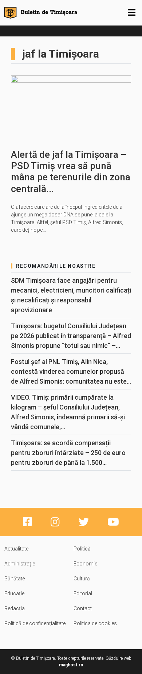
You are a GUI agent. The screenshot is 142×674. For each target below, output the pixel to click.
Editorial (83, 593)
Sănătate (14, 578)
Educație (14, 593)
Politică (82, 549)
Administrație (19, 564)
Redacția (14, 608)
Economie (85, 564)
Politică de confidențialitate (35, 623)
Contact (83, 608)
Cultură (82, 578)
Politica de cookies (95, 623)
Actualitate (16, 549)
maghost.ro (71, 664)
